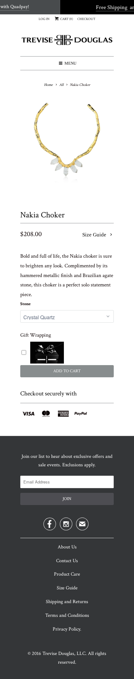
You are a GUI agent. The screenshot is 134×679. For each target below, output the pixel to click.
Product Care (67, 574)
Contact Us (67, 561)
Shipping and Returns (67, 601)
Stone (25, 304)
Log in (44, 19)
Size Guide (95, 235)
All (61, 84)
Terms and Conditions (67, 615)
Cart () (66, 19)
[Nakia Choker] (67, 145)
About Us (67, 547)
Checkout (86, 19)
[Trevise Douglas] (67, 42)
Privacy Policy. (67, 629)
